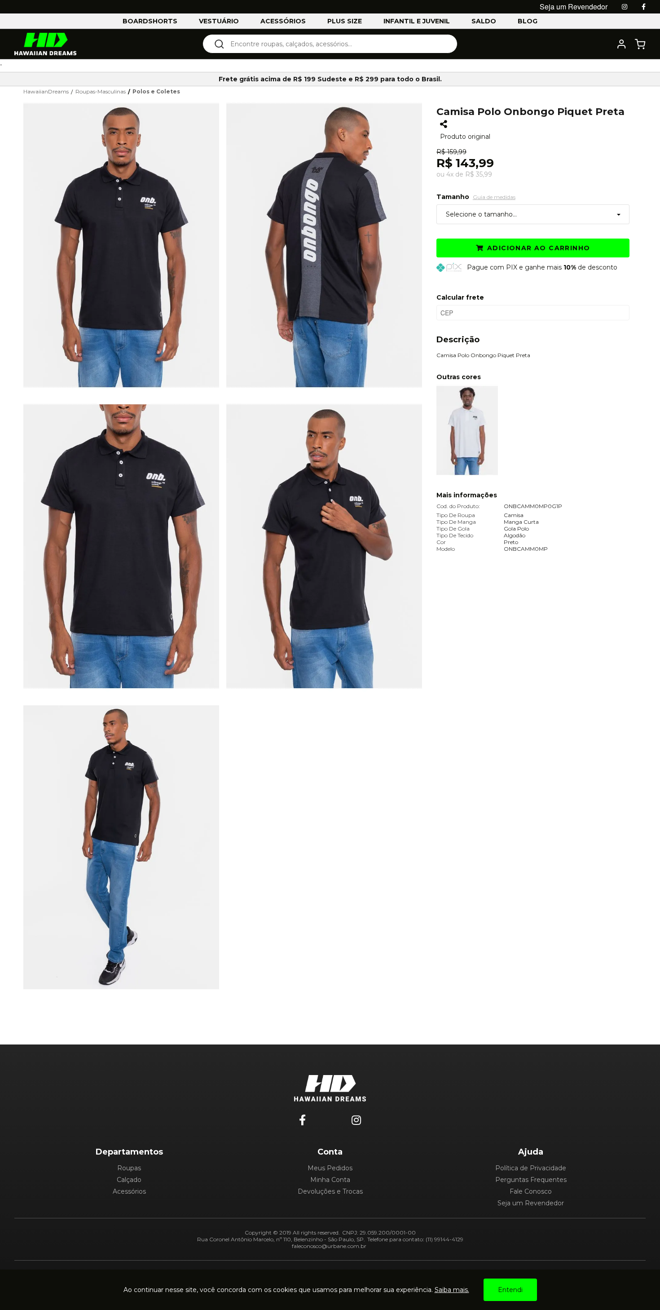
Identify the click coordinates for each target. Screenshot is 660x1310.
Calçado (129, 1180)
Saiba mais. (452, 1290)
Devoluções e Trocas (330, 1191)
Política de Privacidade (530, 1168)
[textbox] (336, 43)
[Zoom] (124, 244)
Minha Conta (330, 1180)
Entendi (510, 1290)
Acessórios (129, 1191)
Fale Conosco (531, 1191)
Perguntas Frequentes (531, 1180)
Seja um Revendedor (530, 1203)
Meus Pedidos (330, 1168)
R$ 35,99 (478, 174)
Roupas (129, 1168)
